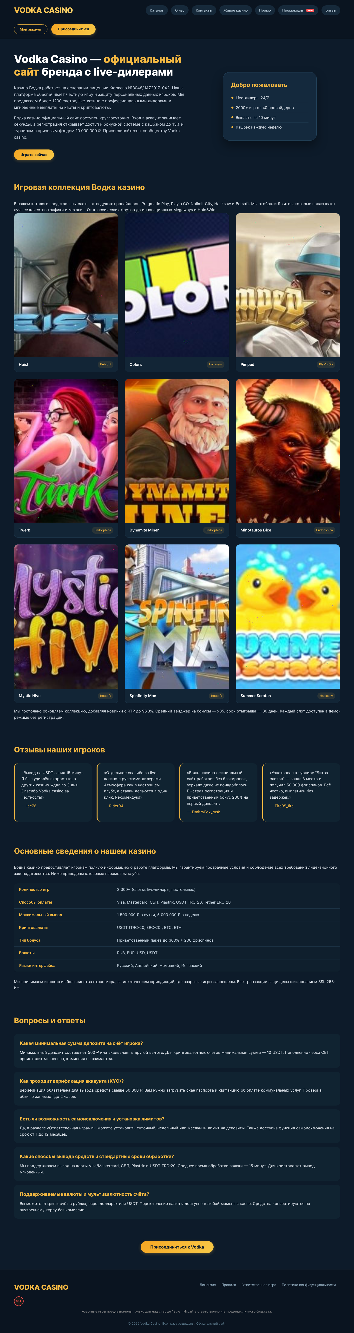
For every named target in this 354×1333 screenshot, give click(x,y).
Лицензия (208, 1285)
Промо (265, 10)
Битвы (331, 10)
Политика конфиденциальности (309, 1285)
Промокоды (297, 10)
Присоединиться (73, 29)
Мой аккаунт (31, 29)
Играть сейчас (33, 154)
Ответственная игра (259, 1285)
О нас (179, 10)
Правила (229, 1285)
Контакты (204, 10)
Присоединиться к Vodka (177, 1246)
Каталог (157, 10)
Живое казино (235, 10)
